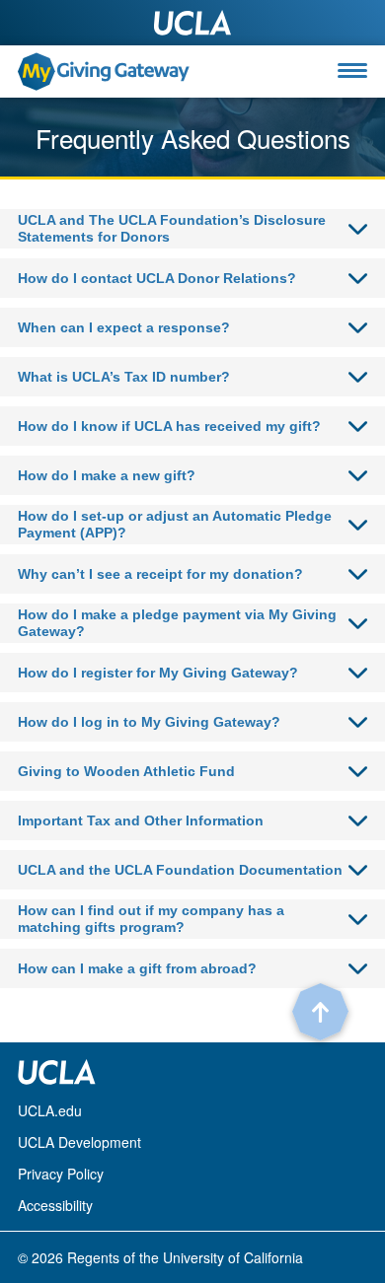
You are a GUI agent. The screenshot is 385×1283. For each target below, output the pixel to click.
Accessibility (55, 1205)
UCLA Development (79, 1142)
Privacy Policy (61, 1173)
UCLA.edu (50, 1110)
